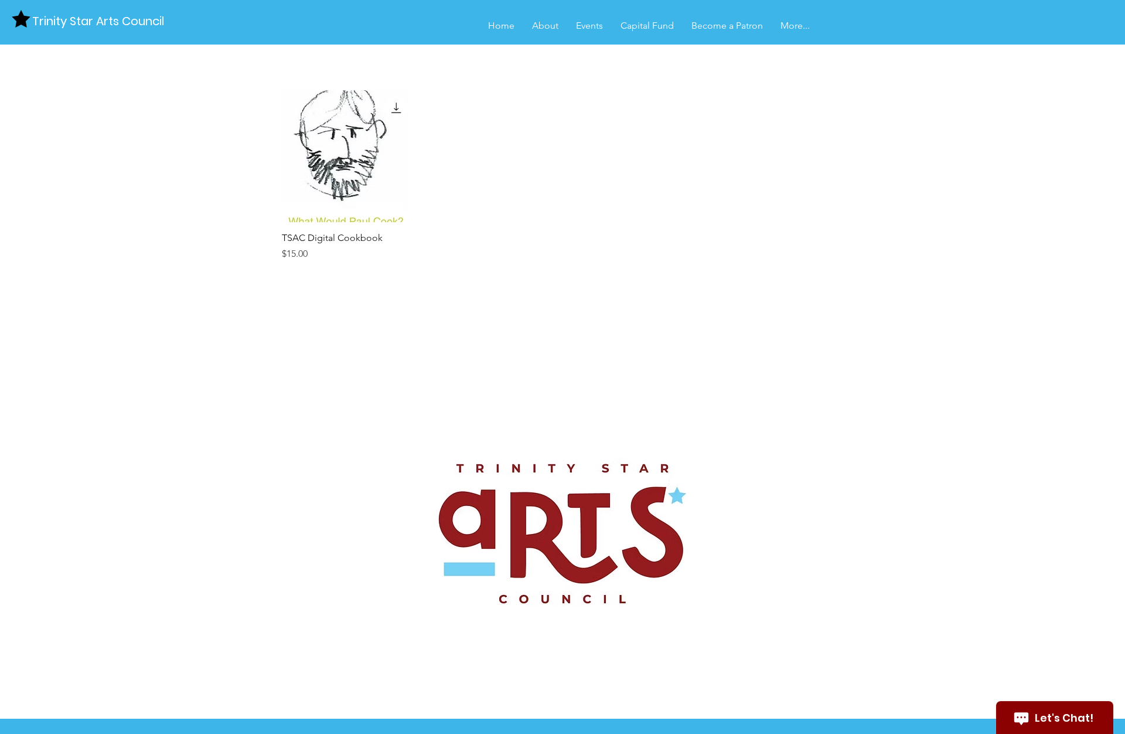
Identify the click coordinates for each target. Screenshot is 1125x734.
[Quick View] (348, 156)
